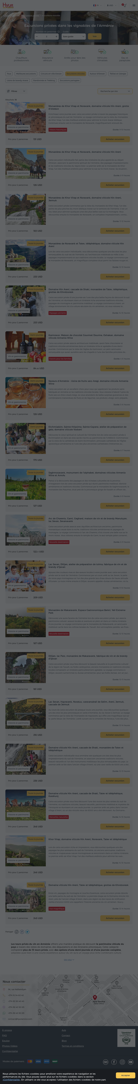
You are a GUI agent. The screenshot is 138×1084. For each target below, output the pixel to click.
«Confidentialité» (11, 1079)
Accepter (125, 1075)
